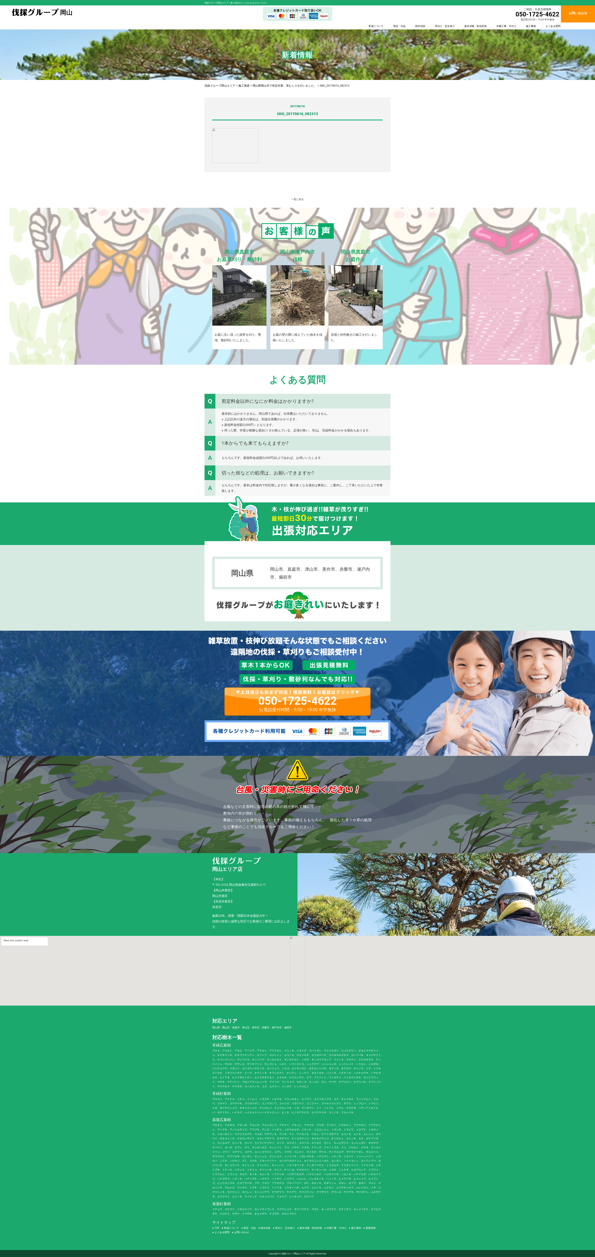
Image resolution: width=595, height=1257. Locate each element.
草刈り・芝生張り (445, 26)
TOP (217, 1228)
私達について (376, 26)
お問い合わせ (241, 1232)
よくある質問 (553, 26)
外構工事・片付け (506, 26)
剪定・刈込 (399, 26)
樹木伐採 (420, 26)
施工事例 (531, 26)
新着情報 (371, 1228)
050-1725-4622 (537, 14)
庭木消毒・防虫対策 (475, 26)
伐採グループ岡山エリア (293, 1253)
